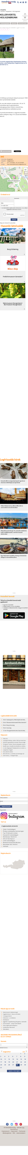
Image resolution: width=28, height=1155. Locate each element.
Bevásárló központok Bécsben (12, 842)
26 (9, 1065)
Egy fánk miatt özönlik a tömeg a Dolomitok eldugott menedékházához (13, 556)
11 (5, 1059)
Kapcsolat (14, 1131)
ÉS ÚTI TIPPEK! (6, 1037)
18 (5, 1062)
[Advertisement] (14, 81)
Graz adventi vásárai (8, 751)
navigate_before (2, 1051)
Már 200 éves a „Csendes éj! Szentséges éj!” (13, 753)
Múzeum (14, 23)
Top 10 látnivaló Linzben (10, 833)
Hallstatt (5, 846)
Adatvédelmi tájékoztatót (9, 208)
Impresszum (6, 1131)
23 (25, 1062)
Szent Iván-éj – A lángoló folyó (10, 755)
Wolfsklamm (6, 1020)
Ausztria (3, 11)
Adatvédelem (21, 1133)
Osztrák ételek (23, 23)
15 (21, 1059)
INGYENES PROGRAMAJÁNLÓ (11, 1035)
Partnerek (22, 1131)
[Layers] (25, 169)
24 (1, 1065)
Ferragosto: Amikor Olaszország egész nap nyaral (15, 744)
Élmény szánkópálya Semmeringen (13, 831)
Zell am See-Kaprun (9, 839)
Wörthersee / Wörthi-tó (10, 837)
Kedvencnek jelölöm (6, 151)
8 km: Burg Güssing (8, 725)
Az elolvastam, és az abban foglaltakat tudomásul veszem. (14, 208)
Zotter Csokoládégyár (9, 829)
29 (21, 1065)
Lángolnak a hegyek (8, 750)
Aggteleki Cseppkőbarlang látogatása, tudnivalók (14, 1021)
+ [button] (2, 169)
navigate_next (27, 1047)
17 (1, 1062)
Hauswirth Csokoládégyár (10, 835)
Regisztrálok (3, 810)
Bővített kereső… (4, 1047)
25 (5, 1065)
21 (17, 1062)
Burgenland (8, 11)
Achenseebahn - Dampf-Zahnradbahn (12, 1023)
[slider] (4, 29)
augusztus (7, 1052)
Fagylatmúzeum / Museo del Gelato (11, 1014)
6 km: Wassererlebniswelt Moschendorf (14, 722)
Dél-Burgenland (16, 11)
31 (1, 1067)
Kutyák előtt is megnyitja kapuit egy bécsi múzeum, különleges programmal (13, 481)
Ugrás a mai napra (14, 1071)
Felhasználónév (4, 797)
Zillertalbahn (6, 1029)
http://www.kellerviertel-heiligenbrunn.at (16, 164)
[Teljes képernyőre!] (2, 173)
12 (9, 1059)
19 (9, 1062)
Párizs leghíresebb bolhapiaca (10, 1025)
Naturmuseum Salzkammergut (10, 1012)
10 (1, 1059)
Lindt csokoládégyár (9, 840)
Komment (16, 198)
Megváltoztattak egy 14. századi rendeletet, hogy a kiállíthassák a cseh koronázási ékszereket (14, 532)
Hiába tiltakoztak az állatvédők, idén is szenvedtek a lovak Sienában (12, 506)
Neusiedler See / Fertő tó (10, 844)
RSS (14, 1133)
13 (13, 1059)
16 (25, 1059)
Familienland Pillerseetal (9, 1027)
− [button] (2, 171)
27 (13, 1065)
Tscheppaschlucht (7, 1016)
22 (21, 1062)
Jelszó (1, 801)
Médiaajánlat (7, 1133)
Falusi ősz (5, 738)
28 (17, 1065)
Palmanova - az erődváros (9, 1018)
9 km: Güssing (7, 728)
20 (13, 1062)
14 (17, 1059)
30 (25, 1065)
